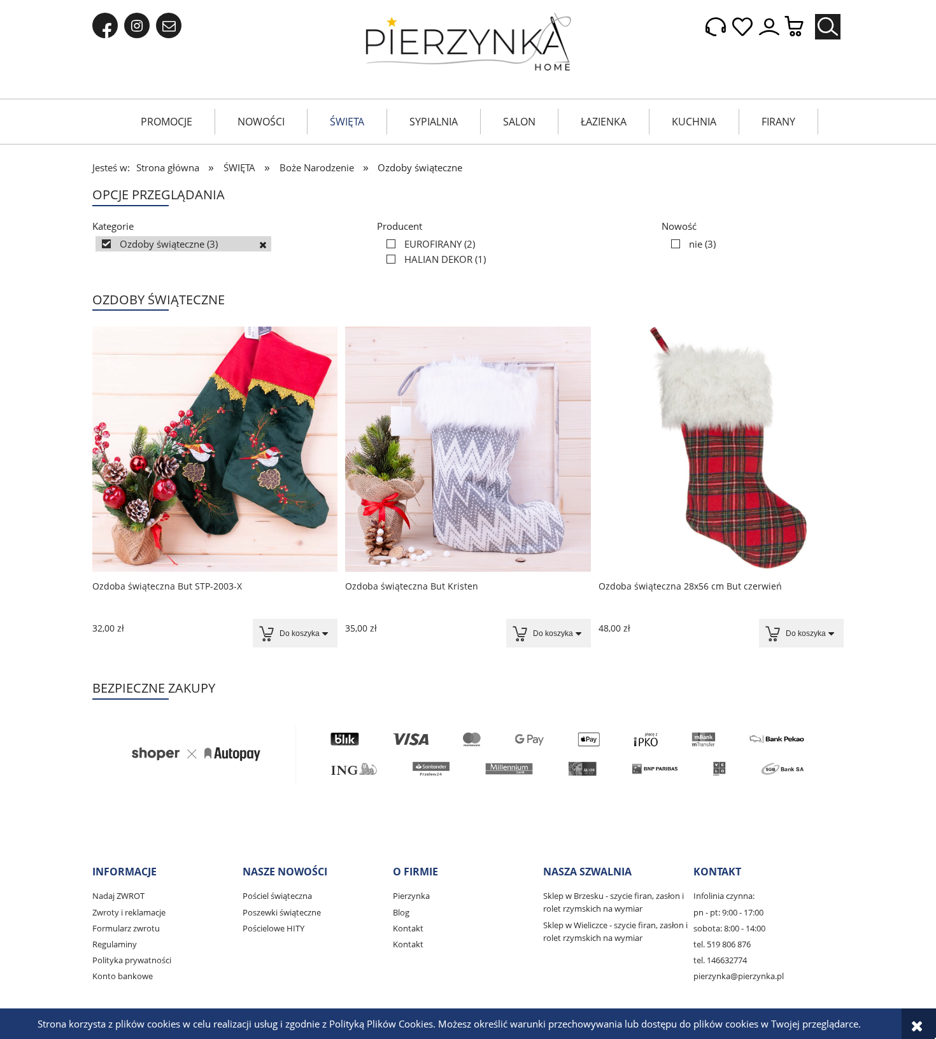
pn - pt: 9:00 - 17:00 (728, 912)
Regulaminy (114, 944)
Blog (401, 912)
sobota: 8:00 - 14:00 (729, 928)
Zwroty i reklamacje (129, 912)
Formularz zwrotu (126, 928)
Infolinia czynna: (724, 895)
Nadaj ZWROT (118, 895)
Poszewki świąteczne (282, 912)
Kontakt (408, 928)
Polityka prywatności (131, 960)
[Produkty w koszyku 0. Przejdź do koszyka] (800, 27)
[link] (183, 243)
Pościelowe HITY (273, 928)
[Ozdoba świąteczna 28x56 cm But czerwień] (721, 449)
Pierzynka (411, 895)
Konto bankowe (122, 976)
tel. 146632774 (720, 960)
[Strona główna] (468, 42)
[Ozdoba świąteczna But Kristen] (467, 449)
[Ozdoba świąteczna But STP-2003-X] (214, 449)
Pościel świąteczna (277, 895)
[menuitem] (166, 121)
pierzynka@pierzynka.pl (738, 976)
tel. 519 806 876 (722, 944)
